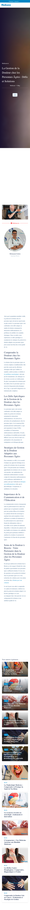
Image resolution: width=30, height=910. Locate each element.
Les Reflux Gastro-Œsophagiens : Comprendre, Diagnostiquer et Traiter (15, 722)
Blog (5, 782)
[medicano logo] (6, 5)
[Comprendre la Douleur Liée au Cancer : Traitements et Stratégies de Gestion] (15, 877)
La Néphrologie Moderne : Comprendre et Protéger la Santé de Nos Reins (13, 672)
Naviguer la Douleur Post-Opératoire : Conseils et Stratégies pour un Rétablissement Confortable (13, 755)
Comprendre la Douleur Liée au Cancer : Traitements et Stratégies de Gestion (14, 739)
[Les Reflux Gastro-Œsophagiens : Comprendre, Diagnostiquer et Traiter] (15, 849)
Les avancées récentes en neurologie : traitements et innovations (13, 689)
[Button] (15, 95)
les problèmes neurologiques (11, 374)
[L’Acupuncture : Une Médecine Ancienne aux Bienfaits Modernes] (15, 822)
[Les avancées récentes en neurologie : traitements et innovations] (15, 794)
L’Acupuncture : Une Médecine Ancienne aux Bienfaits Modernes (15, 705)
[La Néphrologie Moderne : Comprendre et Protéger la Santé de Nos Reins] (15, 766)
